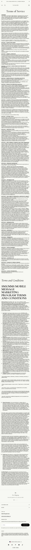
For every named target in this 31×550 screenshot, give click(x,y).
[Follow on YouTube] (19, 544)
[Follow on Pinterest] (15, 544)
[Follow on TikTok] (22, 544)
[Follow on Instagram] (12, 544)
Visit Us (3, 511)
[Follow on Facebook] (8, 544)
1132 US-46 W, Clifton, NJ (6, 516)
